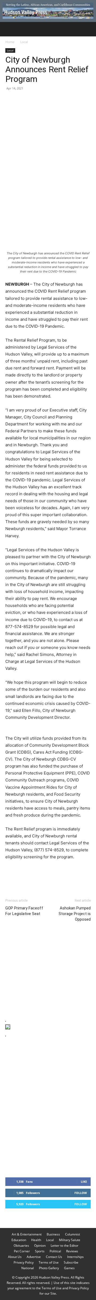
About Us (15, 1256)
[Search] (88, 29)
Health (36, 1240)
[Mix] (84, 100)
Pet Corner (22, 1251)
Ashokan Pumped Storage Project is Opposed (75, 914)
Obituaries (21, 1245)
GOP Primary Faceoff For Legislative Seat (24, 911)
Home (9, 42)
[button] (9, 29)
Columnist (72, 1234)
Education (18, 1240)
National (27, 1268)
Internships (75, 1256)
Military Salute (69, 1240)
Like (84, 1182)
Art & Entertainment (27, 1234)
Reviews (72, 1251)
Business (53, 1234)
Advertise (34, 1256)
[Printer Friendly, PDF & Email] (65, 871)
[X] (23, 100)
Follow (80, 1193)
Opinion (40, 1245)
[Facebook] (10, 100)
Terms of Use (49, 1262)
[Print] (72, 100)
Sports (40, 1251)
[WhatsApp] (47, 100)
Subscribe (71, 1262)
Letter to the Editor (64, 1245)
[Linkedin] (59, 100)
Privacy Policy (24, 1262)
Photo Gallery (49, 1268)
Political (55, 1251)
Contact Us (54, 1256)
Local (24, 42)
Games (69, 1268)
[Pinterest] (35, 100)
